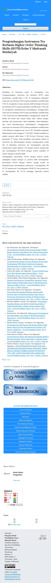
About (25, 20)
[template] (25, 381)
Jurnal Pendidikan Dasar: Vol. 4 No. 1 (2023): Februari (27, 355)
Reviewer (25, 417)
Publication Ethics (25, 448)
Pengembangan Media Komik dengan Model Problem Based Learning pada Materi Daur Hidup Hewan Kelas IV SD (27, 252)
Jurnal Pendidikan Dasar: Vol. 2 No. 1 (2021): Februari (27, 299)
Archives (25, 15)
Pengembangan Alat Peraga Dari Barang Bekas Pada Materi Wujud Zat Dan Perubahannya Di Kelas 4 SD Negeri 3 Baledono (27, 327)
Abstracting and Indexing (25, 431)
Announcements (39, 15)
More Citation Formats (12, 216)
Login (45, 2)
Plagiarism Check (25, 441)
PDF (7, 185)
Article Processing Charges (25, 452)
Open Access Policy (25, 434)
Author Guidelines (25, 420)
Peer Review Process (26, 424)
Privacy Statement (25, 445)
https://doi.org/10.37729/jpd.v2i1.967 (20, 80)
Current (16, 15)
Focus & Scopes (25, 410)
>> (9, 359)
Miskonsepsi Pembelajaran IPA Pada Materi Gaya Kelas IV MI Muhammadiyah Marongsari (27, 315)
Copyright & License (25, 438)
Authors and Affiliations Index (25, 427)
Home (7, 15)
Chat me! (16, 480)
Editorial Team (25, 413)
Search (25, 28)
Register (38, 2)
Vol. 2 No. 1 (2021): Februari (28, 34)
